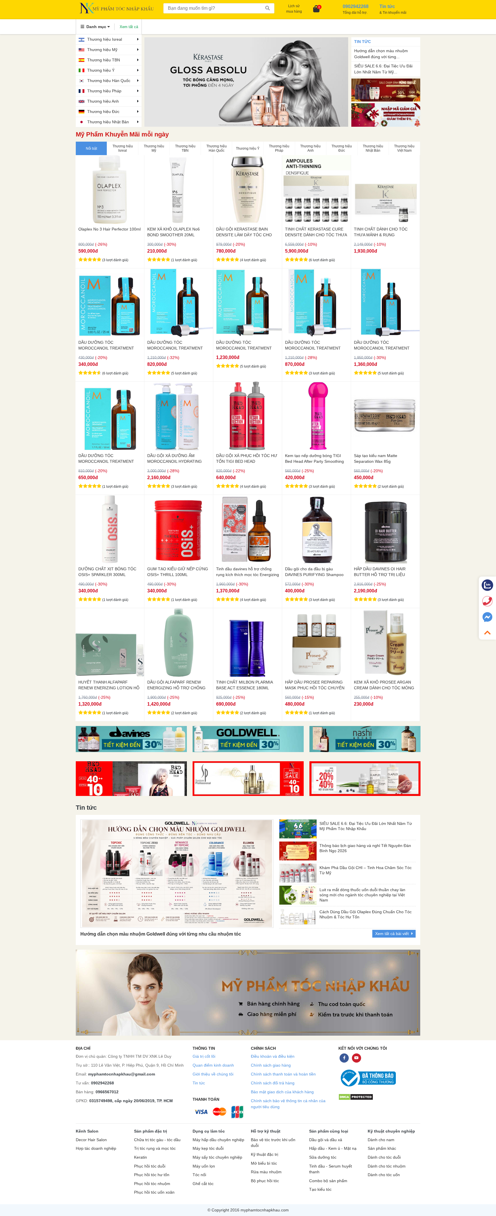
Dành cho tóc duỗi (384, 1157)
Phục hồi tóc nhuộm (152, 1184)
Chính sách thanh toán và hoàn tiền (283, 1074)
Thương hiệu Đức (103, 111)
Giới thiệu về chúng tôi (213, 1074)
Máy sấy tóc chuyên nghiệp (217, 1157)
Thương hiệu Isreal (104, 39)
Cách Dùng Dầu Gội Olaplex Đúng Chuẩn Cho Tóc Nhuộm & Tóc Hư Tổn (365, 914)
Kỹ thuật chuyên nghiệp (391, 1131)
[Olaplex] (365, 778)
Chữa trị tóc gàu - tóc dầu (157, 1140)
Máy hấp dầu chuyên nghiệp (218, 1140)
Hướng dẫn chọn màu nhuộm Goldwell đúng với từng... (381, 53)
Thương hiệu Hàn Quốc (108, 80)
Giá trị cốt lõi (204, 1056)
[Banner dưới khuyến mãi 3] (131, 739)
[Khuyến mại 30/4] (385, 89)
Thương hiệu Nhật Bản (108, 122)
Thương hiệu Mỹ (102, 49)
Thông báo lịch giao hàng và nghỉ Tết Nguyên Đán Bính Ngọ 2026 (365, 848)
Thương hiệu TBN (103, 60)
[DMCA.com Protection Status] (355, 1096)
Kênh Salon (87, 1131)
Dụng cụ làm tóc (209, 1131)
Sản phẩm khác (382, 1148)
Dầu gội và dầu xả (325, 1140)
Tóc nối (199, 1175)
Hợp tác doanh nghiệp (96, 1148)
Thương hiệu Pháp (104, 91)
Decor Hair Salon (91, 1140)
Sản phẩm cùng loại (328, 1131)
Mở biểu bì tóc (264, 1163)
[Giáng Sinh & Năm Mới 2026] (385, 114)
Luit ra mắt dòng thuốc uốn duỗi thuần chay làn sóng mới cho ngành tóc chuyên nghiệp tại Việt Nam (362, 893)
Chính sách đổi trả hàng (272, 1083)
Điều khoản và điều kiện (272, 1056)
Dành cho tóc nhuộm (387, 1166)
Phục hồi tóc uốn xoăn (154, 1192)
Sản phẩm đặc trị (150, 1131)
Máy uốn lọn (204, 1166)
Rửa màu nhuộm (266, 1172)
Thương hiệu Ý (101, 70)
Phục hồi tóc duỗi (149, 1166)
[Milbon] (365, 739)
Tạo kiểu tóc (320, 1189)
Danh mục (96, 26)
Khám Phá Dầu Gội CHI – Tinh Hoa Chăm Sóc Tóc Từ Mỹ (365, 870)
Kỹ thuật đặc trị (264, 1154)
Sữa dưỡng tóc (322, 1157)
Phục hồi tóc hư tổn (151, 1175)
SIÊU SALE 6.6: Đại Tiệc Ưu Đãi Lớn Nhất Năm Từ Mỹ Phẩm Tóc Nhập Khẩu (365, 826)
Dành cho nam (381, 1140)
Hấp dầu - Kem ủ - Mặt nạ (332, 1148)
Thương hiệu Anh (103, 101)
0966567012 (107, 1092)
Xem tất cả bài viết (392, 933)
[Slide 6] (131, 778)
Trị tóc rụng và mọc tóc (155, 1148)
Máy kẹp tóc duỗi (208, 1148)
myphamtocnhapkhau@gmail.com (121, 1074)
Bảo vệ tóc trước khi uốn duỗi (273, 1143)
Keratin (140, 1157)
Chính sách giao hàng (271, 1065)
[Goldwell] (248, 778)
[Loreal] (248, 739)
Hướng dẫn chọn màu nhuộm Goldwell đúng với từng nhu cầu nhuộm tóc (160, 934)
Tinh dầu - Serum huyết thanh (330, 1169)
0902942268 (102, 1083)
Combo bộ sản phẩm (328, 1181)
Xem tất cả (129, 27)
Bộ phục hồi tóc (265, 1181)
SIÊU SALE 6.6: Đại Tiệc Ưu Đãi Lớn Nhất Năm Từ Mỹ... (383, 69)
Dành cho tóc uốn (384, 1175)
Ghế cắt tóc (203, 1184)
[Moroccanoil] (246, 82)
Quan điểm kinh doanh (213, 1065)
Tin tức (199, 1083)
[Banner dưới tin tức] (248, 993)
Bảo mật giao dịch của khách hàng (282, 1092)
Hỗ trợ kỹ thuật (265, 1131)
